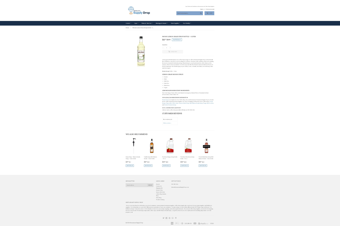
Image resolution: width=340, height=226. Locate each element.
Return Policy (159, 190)
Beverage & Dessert (161, 23)
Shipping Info (159, 188)
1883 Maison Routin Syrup (196, 103)
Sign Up (150, 185)
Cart (210, 13)
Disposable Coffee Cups (172, 103)
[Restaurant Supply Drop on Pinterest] (169, 218)
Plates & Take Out (146, 23)
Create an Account (210, 9)
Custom (128, 23)
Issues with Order (160, 192)
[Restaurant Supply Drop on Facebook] (166, 218)
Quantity (164, 45)
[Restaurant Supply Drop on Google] (173, 218)
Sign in (201, 9)
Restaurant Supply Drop (136, 223)
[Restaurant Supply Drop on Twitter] (163, 218)
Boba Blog (158, 197)
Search (158, 184)
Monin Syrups (165, 99)
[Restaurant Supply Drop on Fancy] (175, 218)
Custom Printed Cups (184, 103)
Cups (135, 23)
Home (127, 28)
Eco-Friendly (186, 23)
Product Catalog (160, 199)
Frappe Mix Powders (208, 103)
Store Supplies (175, 23)
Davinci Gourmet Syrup (170, 104)
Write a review (166, 123)
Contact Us (159, 186)
